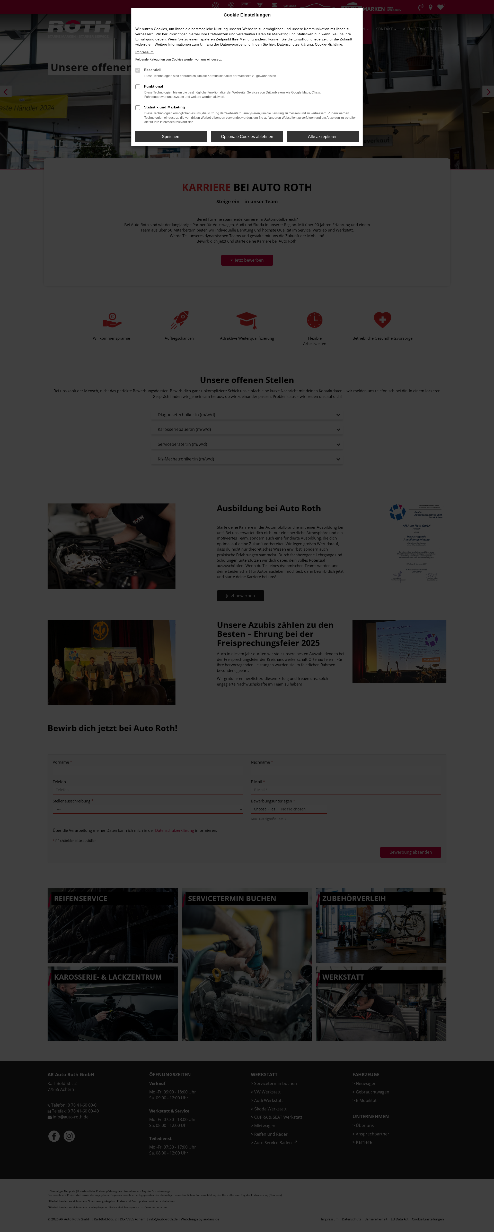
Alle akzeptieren (323, 136)
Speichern (171, 136)
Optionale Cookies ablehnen (247, 136)
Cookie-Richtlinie (328, 44)
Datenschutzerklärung (295, 44)
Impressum (144, 52)
